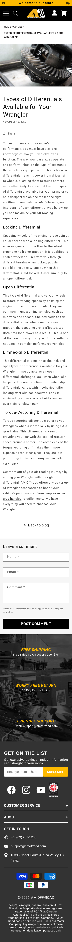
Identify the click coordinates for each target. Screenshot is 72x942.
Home (7, 26)
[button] (6, 13)
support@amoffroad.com (40, 726)
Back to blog (38, 525)
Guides (17, 26)
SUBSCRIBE (55, 772)
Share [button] (11, 133)
